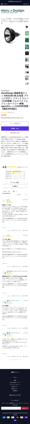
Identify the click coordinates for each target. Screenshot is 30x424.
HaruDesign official (16, 413)
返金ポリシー (15, 386)
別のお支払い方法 (15, 132)
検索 (15, 380)
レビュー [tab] (5, 191)
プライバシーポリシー (15, 384)
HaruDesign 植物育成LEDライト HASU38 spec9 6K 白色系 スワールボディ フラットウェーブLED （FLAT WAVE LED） (14, 220)
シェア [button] (5, 227)
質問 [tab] (14, 191)
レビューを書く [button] (15, 182)
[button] (24, 230)
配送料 (5, 118)
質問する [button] (16, 186)
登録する (25, 408)
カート (27, 4)
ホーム (2, 18)
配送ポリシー (15, 388)
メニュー (5, 4)
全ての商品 (8, 18)
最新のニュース (15, 372)
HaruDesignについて (15, 382)
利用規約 (15, 390)
